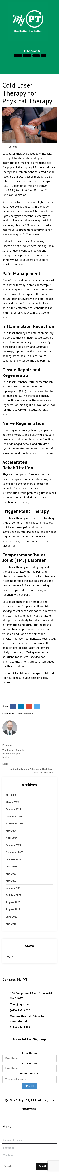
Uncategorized (25, 713)
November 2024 (14, 823)
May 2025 (11, 795)
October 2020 (13, 895)
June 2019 (11, 916)
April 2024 (11, 837)
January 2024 (13, 845)
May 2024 (11, 830)
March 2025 (12, 802)
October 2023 (13, 859)
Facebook (8, 1147)
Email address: (29, 1073)
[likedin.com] (21, 706)
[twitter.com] (37, 706)
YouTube (8, 1155)
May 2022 (11, 880)
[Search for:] (18, 1164)
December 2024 (14, 816)
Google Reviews (12, 1140)
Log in (9, 956)
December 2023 (14, 852)
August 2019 (13, 909)
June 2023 (11, 866)
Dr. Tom (12, 146)
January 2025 (13, 809)
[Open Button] (3, 77)
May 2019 (11, 923)
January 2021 (13, 888)
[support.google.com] (29, 706)
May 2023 (11, 873)
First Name (29, 1053)
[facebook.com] (13, 706)
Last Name (29, 1063)
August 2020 (13, 902)
